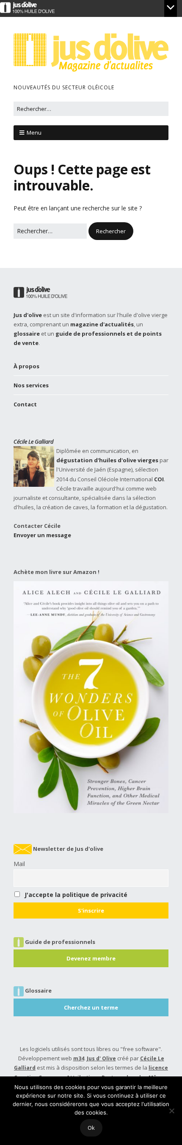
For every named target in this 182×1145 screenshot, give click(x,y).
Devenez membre (91, 958)
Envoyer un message (42, 535)
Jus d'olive (28, 315)
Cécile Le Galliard (34, 441)
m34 (78, 1058)
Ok (91, 1127)
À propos (26, 366)
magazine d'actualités (102, 324)
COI (159, 479)
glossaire (27, 333)
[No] (171, 1110)
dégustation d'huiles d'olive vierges (107, 460)
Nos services (31, 385)
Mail (19, 864)
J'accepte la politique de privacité (76, 895)
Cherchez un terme (91, 1007)
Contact (25, 404)
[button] (110, 231)
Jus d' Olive (101, 1058)
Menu (34, 132)
